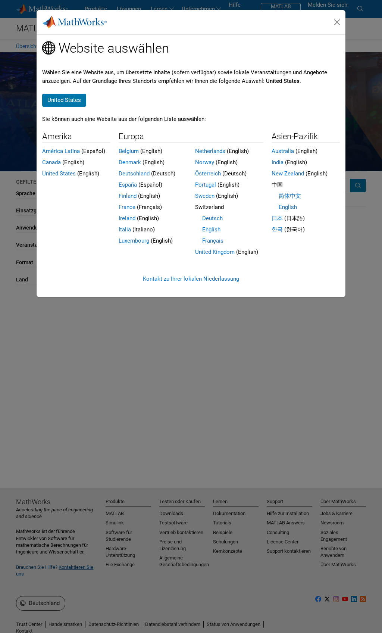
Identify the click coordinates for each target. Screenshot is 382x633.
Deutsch (212, 218)
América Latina (61, 151)
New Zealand (288, 173)
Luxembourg (134, 240)
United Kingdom (215, 252)
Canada (51, 162)
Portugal (205, 184)
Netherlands (210, 151)
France (127, 207)
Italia (125, 229)
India (278, 162)
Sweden (205, 196)
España (128, 184)
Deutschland (134, 173)
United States (59, 173)
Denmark (130, 162)
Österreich (208, 173)
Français (212, 240)
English (211, 229)
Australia (283, 151)
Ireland (127, 218)
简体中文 (290, 196)
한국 (277, 229)
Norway (204, 162)
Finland (128, 196)
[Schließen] (337, 22)
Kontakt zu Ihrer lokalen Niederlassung (191, 278)
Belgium (129, 151)
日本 (277, 218)
